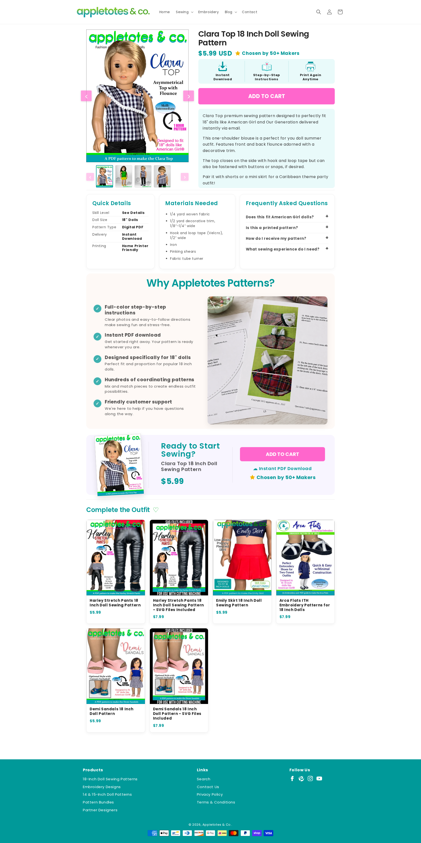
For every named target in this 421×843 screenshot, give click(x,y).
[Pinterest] (301, 778)
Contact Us (208, 786)
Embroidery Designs (102, 786)
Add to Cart (266, 96)
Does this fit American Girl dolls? (280, 217)
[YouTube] (319, 778)
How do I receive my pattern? (276, 238)
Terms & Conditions (216, 802)
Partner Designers (100, 810)
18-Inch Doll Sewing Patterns (110, 779)
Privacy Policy (210, 794)
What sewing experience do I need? (283, 249)
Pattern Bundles (98, 802)
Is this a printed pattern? (272, 227)
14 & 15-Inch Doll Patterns (107, 794)
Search (203, 779)
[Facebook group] (292, 778)
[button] (184, 12)
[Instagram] (310, 778)
